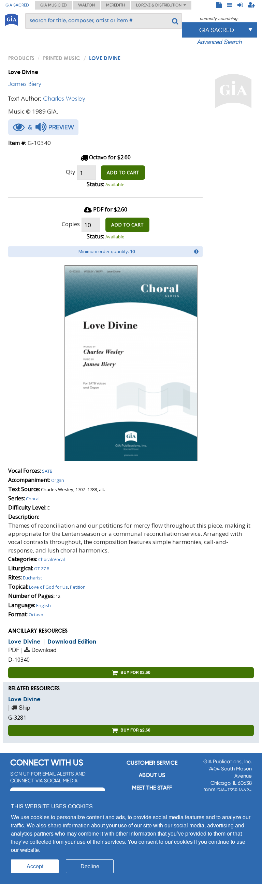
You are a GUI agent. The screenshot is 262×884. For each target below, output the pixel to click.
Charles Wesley (64, 98)
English (43, 605)
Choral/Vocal (51, 559)
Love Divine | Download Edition (52, 641)
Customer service (152, 763)
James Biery (24, 83)
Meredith (115, 5)
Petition (78, 587)
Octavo (36, 615)
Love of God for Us (48, 587)
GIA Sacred (17, 5)
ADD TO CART (123, 172)
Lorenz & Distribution (160, 5)
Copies (71, 224)
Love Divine (24, 699)
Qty (70, 172)
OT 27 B (41, 568)
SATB (47, 471)
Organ (57, 480)
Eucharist (32, 578)
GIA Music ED (53, 5)
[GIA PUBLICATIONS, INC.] (11, 18)
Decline (90, 866)
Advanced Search (219, 42)
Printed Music (61, 58)
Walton (86, 5)
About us (152, 775)
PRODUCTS (21, 58)
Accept (35, 866)
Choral (33, 499)
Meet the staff (152, 787)
